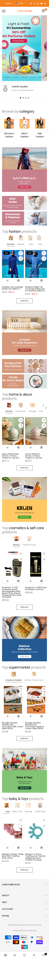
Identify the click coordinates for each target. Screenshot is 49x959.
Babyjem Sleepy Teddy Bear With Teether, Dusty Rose (13, 856)
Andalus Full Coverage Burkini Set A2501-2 (12, 288)
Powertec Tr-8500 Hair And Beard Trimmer (36, 588)
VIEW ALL (24, 301)
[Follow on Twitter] (34, 3)
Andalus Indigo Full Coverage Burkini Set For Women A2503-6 (35, 289)
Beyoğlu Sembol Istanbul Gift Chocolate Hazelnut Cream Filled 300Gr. (34, 725)
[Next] (47, 130)
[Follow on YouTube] (41, 3)
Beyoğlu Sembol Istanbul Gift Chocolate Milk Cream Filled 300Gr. (12, 725)
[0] (43, 11)
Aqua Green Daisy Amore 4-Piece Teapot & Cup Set (10, 456)
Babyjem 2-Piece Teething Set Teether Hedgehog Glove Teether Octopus (35, 857)
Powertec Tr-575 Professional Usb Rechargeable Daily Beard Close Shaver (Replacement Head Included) (11, 592)
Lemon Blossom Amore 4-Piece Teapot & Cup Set (33, 456)
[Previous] (2, 130)
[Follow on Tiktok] (45, 3)
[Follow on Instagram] (38, 3)
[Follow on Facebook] (31, 3)
